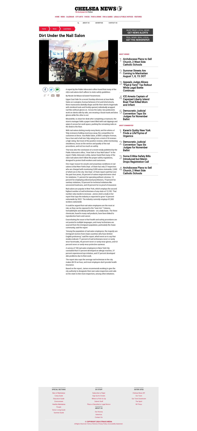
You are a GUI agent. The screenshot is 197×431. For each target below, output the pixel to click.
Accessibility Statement (115, 424)
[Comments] (57, 89)
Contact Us (113, 23)
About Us (86, 23)
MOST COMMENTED (126, 125)
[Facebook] (45, 89)
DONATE (153, 2)
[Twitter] (51, 89)
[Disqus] (78, 303)
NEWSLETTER (141, 2)
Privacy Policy (102, 424)
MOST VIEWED (124, 54)
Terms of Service (92, 424)
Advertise (99, 23)
